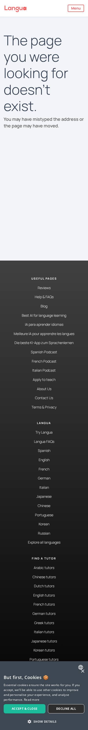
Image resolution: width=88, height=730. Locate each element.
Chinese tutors (44, 577)
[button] (44, 721)
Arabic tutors (44, 567)
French (44, 469)
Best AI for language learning (44, 315)
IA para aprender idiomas (44, 324)
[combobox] (81, 667)
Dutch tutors (44, 586)
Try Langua (44, 432)
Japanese (44, 496)
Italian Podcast (44, 370)
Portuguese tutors (44, 659)
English (44, 459)
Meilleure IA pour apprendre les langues (44, 333)
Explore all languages (44, 542)
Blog (44, 306)
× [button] (82, 671)
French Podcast (44, 361)
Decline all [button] (66, 709)
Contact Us (44, 397)
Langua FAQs (44, 441)
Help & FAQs (44, 296)
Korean (44, 524)
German (44, 478)
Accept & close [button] (25, 709)
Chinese (44, 505)
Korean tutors (44, 650)
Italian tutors (44, 631)
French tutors (44, 604)
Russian (44, 533)
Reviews (44, 287)
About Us (44, 388)
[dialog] (44, 695)
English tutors (44, 595)
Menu (76, 8)
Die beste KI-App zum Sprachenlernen (44, 342)
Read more (32, 700)
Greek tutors (44, 622)
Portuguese (44, 515)
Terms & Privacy (44, 407)
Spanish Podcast (44, 352)
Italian (44, 487)
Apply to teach (44, 379)
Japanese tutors (44, 641)
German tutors (44, 613)
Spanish (44, 450)
